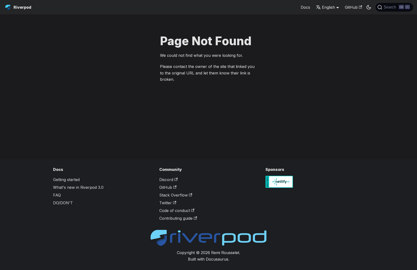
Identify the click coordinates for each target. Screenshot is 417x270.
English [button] (328, 7)
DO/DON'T (63, 202)
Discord (166, 179)
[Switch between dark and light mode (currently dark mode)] (369, 7)
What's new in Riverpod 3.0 (78, 187)
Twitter (165, 202)
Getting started (66, 179)
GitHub (351, 7)
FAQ (57, 195)
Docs (305, 7)
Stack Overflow (173, 195)
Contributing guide (176, 218)
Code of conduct (174, 210)
